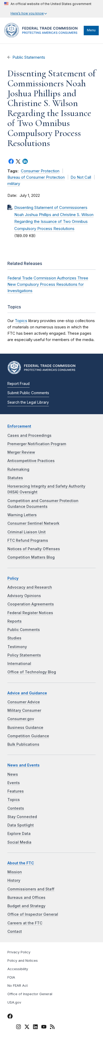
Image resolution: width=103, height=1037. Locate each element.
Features (15, 791)
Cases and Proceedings (29, 435)
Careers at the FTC (24, 923)
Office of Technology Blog (31, 672)
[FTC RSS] (52, 1027)
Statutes (15, 478)
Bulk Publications (23, 744)
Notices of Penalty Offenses (33, 549)
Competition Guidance (28, 736)
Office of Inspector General (32, 914)
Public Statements (28, 57)
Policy (12, 578)
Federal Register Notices (30, 613)
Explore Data (19, 833)
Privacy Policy (18, 952)
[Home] (42, 36)
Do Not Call (81, 177)
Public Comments (23, 630)
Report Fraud (18, 384)
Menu (91, 30)
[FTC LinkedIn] (35, 1027)
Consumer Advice (23, 702)
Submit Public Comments (28, 393)
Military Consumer (24, 710)
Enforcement (19, 426)
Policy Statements (24, 655)
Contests (15, 808)
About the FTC (20, 863)
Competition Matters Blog (31, 557)
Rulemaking (18, 469)
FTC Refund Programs (27, 540)
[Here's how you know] (47, 9)
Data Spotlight (20, 825)
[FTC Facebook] (10, 1017)
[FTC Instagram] (18, 1027)
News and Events (23, 765)
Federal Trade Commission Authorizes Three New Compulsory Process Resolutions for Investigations (47, 284)
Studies (14, 638)
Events (13, 783)
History (13, 880)
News (12, 774)
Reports (14, 621)
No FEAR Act (17, 986)
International (19, 664)
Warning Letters (22, 515)
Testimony (17, 647)
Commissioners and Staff (30, 889)
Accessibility (17, 969)
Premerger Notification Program (36, 444)
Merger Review (21, 452)
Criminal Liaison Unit (26, 532)
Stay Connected (22, 817)
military (13, 183)
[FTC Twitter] (27, 1026)
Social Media (19, 842)
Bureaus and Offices (26, 897)
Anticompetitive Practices (31, 461)
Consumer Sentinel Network (33, 523)
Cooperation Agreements (30, 604)
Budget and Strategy (26, 906)
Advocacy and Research (29, 587)
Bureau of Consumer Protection (36, 177)
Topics (21, 320)
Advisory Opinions (24, 596)
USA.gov (14, 1002)
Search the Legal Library (28, 402)
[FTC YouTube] (43, 1027)
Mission (14, 872)
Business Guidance (25, 727)
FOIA (11, 977)
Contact (14, 931)
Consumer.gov (20, 719)
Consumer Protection (40, 171)
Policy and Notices (22, 961)
